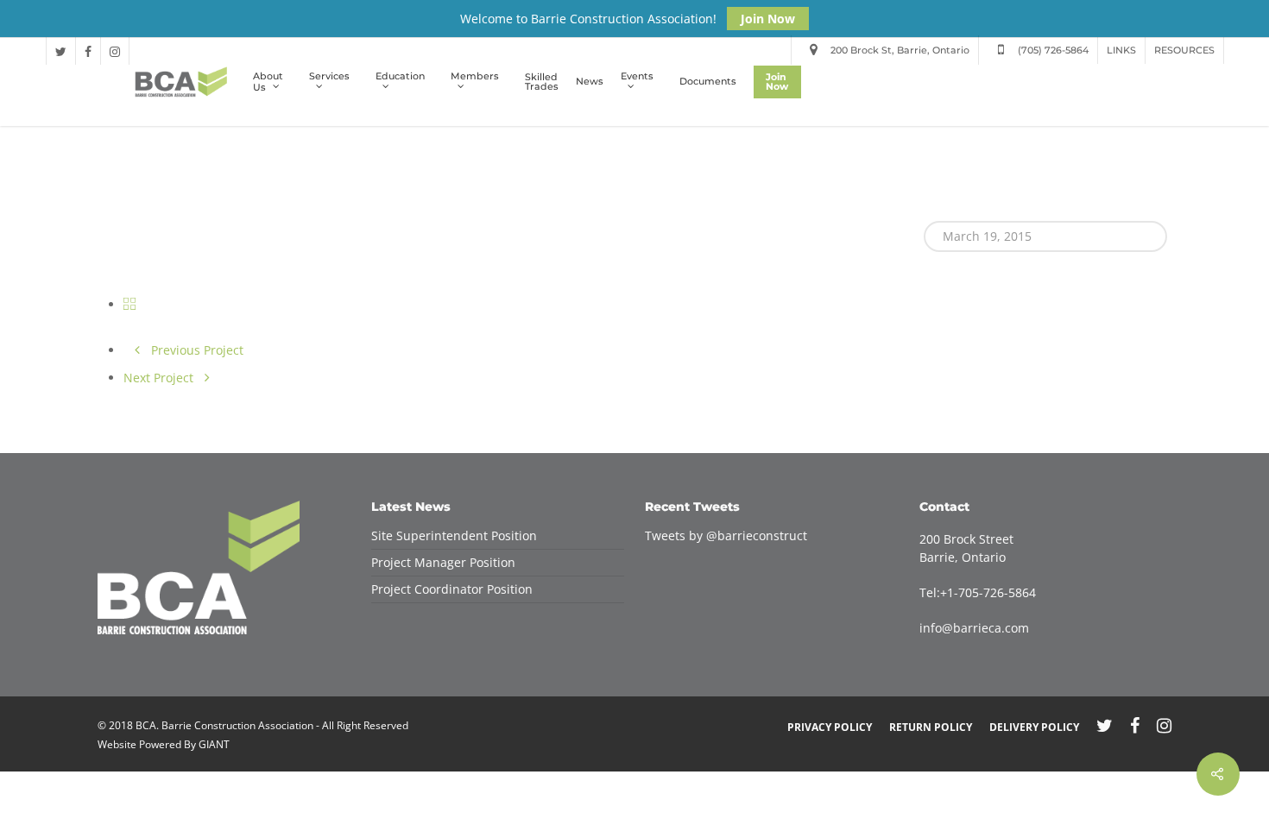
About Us (268, 82)
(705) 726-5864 (1052, 50)
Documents (707, 81)
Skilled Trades (542, 81)
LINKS (1121, 50)
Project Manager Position (443, 562)
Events (637, 77)
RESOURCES (1184, 50)
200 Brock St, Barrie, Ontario (898, 50)
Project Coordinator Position (452, 589)
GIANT (214, 744)
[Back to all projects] (129, 304)
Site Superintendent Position (454, 535)
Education (400, 77)
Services (329, 77)
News (589, 81)
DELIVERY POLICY (1034, 727)
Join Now (768, 18)
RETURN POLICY (930, 727)
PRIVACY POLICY (829, 727)
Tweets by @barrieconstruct (726, 535)
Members (475, 77)
